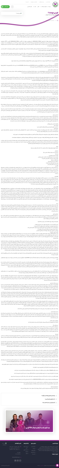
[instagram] (20, 461)
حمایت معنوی (26, 450)
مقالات (27, 453)
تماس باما (27, 2)
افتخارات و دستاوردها (34, 2)
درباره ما (34, 448)
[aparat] (15, 461)
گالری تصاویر (33, 450)
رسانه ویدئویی (33, 452)
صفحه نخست (48, 2)
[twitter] (18, 461)
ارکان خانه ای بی (29, 6)
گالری (38, 6)
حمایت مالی (6, 6)
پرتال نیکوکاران (41, 2)
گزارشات (26, 451)
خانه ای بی (41, 465)
